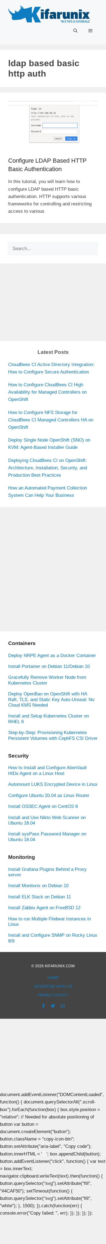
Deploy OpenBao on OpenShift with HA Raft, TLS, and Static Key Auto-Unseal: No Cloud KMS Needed (51, 699)
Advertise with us (53, 986)
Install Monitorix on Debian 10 (38, 885)
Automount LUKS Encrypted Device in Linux (53, 784)
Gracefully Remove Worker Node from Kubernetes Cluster (47, 680)
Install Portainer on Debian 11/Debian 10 (49, 666)
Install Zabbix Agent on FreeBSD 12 (44, 907)
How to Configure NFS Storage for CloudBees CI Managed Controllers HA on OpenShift (50, 420)
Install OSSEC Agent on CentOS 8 (43, 806)
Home (53, 977)
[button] (75, 31)
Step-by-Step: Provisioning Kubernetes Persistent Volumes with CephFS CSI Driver (53, 735)
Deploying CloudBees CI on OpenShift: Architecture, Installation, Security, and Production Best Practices (47, 468)
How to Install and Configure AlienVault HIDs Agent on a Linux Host (47, 770)
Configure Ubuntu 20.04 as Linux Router (48, 795)
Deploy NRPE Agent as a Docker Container (52, 655)
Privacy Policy (53, 995)
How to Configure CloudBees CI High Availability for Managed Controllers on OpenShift (47, 392)
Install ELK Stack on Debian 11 (39, 896)
